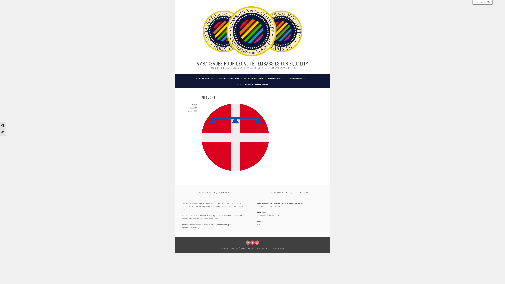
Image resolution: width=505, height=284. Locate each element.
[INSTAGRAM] (257, 242)
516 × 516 (193, 111)
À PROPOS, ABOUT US (204, 78)
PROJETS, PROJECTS (296, 78)
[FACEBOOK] (252, 242)
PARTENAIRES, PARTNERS (229, 78)
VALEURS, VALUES (275, 78)
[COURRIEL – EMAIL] (248, 242)
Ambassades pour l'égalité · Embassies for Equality (252, 63)
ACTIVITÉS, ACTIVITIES (253, 78)
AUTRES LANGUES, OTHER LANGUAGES (252, 84)
